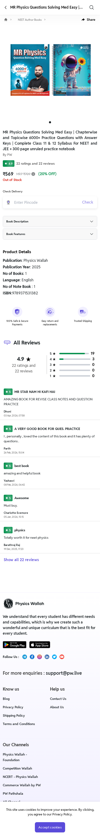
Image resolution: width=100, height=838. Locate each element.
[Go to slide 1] (50, 122)
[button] (88, 19)
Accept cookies (50, 827)
